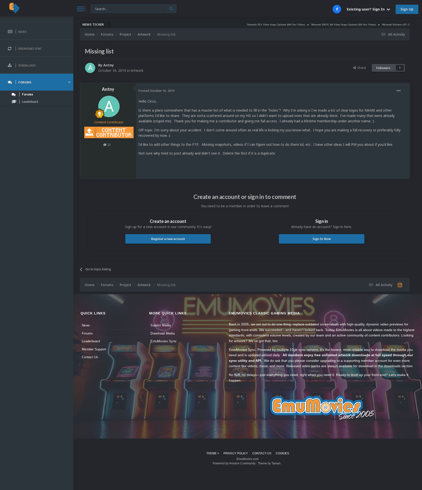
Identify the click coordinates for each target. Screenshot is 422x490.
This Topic (101, 8)
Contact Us (90, 357)
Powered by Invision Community (234, 463)
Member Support (94, 349)
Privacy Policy (235, 453)
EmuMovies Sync (163, 341)
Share (361, 67)
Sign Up (407, 9)
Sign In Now (322, 239)
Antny (108, 65)
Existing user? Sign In (367, 9)
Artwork (137, 70)
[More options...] (398, 91)
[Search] (171, 9)
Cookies (282, 453)
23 (108, 144)
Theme (211, 453)
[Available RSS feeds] (400, 284)
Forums (87, 333)
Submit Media (160, 325)
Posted (156, 90)
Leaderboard (91, 341)
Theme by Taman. (269, 463)
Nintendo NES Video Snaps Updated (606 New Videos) (259, 24)
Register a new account (168, 239)
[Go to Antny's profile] (90, 68)
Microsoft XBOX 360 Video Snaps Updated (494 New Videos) (326, 24)
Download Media (162, 333)
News (86, 325)
